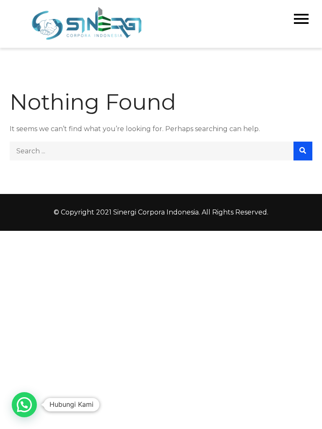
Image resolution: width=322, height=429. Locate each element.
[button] (24, 404)
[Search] (302, 151)
